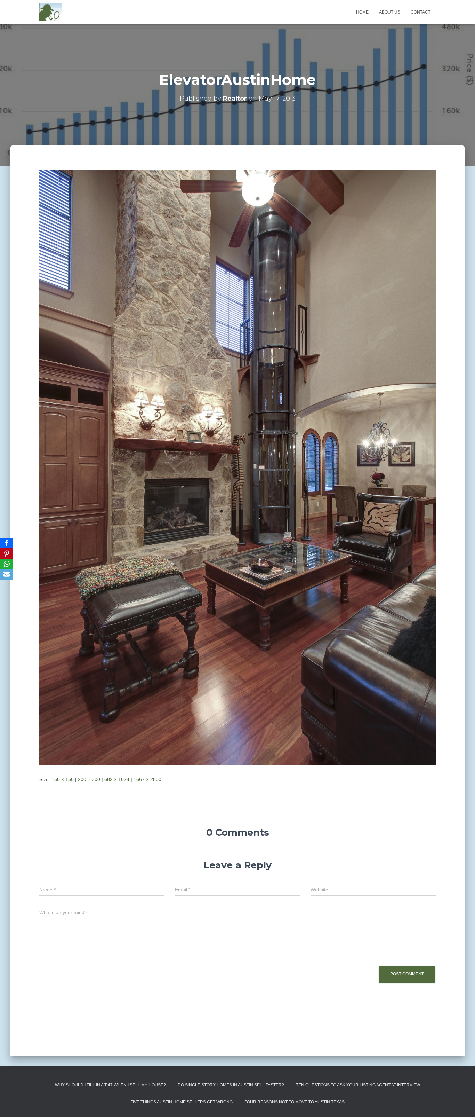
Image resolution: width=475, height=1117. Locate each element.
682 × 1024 (116, 779)
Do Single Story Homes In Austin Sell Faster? (231, 1085)
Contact (420, 12)
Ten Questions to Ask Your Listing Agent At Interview (358, 1085)
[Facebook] (6, 543)
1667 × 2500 (147, 779)
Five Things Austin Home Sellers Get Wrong (181, 1102)
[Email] (6, 574)
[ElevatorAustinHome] (237, 467)
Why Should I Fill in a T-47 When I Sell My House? (110, 1085)
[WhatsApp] (6, 564)
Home (362, 12)
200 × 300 (89, 779)
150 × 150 (62, 779)
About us (389, 12)
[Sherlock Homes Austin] (50, 12)
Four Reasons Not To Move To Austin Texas (294, 1102)
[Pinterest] (6, 553)
